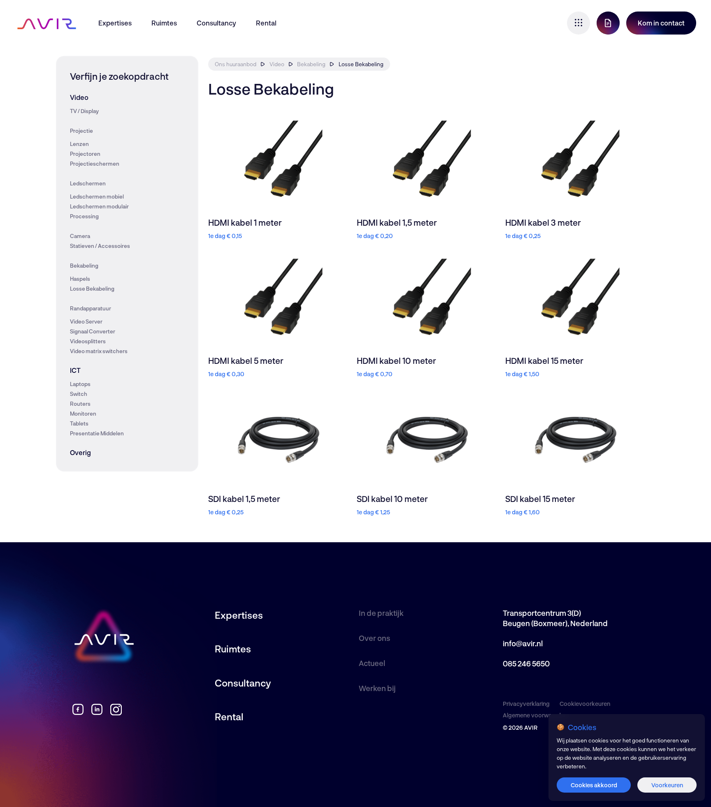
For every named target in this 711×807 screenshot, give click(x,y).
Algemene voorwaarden (535, 715)
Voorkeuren (667, 785)
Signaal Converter (92, 331)
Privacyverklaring (526, 703)
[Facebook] (78, 713)
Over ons (374, 638)
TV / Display (84, 111)
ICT (75, 370)
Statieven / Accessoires (100, 246)
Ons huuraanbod (235, 64)
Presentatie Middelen (97, 433)
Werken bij (377, 688)
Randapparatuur (90, 308)
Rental (266, 23)
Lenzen (79, 144)
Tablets (79, 423)
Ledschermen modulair (99, 206)
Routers (80, 403)
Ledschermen (88, 183)
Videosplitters (88, 341)
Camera (80, 236)
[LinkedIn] (96, 713)
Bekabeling (84, 265)
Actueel (372, 663)
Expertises (115, 23)
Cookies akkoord (594, 785)
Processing (84, 216)
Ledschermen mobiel (97, 196)
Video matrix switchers (99, 351)
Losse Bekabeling (92, 288)
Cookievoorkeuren (585, 703)
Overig (80, 452)
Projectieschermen (94, 163)
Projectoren (85, 153)
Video (79, 97)
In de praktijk (381, 612)
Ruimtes (164, 23)
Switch (78, 394)
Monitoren (83, 413)
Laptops (80, 384)
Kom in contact (661, 23)
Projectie (81, 130)
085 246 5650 (526, 663)
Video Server (86, 321)
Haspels (80, 278)
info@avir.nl (523, 643)
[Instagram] (115, 713)
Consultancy (216, 23)
